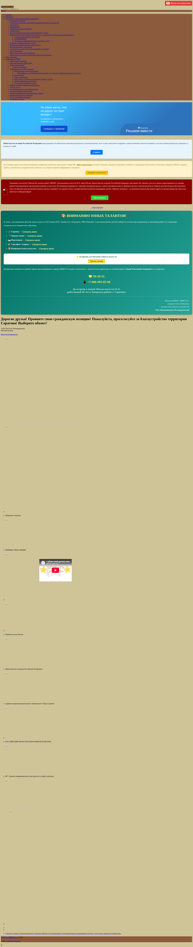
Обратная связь (11, 57)
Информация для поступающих (22, 69)
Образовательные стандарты (21, 29)
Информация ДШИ (12, 59)
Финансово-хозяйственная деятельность (25, 45)
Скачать (96, 152)
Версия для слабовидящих (180, 3)
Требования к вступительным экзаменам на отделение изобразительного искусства (49, 73)
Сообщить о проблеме (54, 129)
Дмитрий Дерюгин (13, 941)
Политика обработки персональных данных (26, 93)
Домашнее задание (17, 99)
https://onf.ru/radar (84, 165)
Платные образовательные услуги (23, 43)
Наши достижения (20, 67)
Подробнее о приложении (97, 173)
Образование (15, 27)
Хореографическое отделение (25, 81)
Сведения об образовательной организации (22, 19)
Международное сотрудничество (22, 53)
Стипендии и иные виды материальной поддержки (29, 49)
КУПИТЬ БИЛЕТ (7, 7)
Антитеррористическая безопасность (24, 89)
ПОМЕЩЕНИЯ (20, 39)
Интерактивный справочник (21, 63)
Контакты (9, 17)
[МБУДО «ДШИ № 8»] (10, 9)
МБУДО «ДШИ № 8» (9, 937)
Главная (8, 15)
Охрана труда (15, 87)
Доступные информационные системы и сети (31, 41)
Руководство (14, 31)
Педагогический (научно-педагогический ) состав (29, 33)
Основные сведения (17, 21)
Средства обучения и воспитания (27, 37)
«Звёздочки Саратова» (18, 61)
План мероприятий (17, 65)
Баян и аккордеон (21, 77)
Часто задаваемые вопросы (20, 97)
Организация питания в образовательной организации (31, 55)
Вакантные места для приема (21, 47)
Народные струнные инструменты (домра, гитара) (33, 79)
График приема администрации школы (25, 85)
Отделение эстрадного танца (25, 83)
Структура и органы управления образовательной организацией (34, 23)
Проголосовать (100, 198)
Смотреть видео (29, 231)
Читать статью (96, 261)
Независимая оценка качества (21, 95)
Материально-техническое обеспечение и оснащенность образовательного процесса (42, 35)
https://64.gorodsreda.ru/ (9, 334)
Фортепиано (19, 75)
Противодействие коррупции (21, 91)
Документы (14, 25)
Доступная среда (16, 51)
